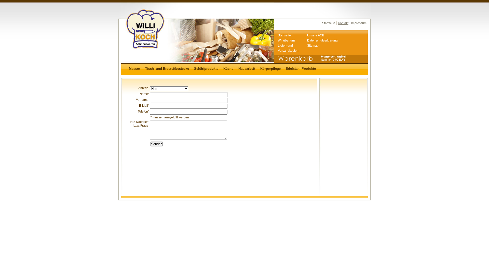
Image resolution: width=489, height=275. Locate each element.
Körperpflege (270, 69)
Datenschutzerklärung (321, 40)
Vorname (142, 100)
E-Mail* (144, 105)
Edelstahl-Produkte (301, 69)
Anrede (143, 88)
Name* (144, 94)
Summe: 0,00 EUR (333, 59)
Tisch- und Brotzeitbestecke (167, 69)
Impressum (358, 23)
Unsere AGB (315, 35)
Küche (228, 69)
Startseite (328, 23)
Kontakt (343, 23)
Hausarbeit (246, 69)
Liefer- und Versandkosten (288, 48)
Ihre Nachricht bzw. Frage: (139, 123)
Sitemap (313, 45)
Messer (134, 69)
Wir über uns (286, 40)
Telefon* (143, 111)
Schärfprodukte (206, 69)
